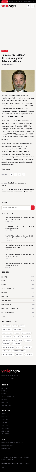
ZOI (30, 463)
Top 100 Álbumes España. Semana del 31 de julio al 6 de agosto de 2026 (19, 237)
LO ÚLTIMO (4, 388)
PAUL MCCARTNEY (8, 354)
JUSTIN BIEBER (7, 336)
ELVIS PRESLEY (26, 333)
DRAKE (22, 326)
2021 (5, 428)
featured (4, 399)
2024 (4, 419)
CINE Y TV (4, 51)
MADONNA (19, 354)
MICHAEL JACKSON (8, 347)
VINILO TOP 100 (6, 405)
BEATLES (15, 326)
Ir (32, 208)
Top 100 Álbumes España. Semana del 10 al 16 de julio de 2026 (19, 264)
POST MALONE (26, 336)
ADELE (20, 340)
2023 (4, 422)
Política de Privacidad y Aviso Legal (12, 442)
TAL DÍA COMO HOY (7, 396)
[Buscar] (28, 6)
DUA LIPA (16, 336)
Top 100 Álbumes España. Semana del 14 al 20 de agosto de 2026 (19, 218)
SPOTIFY (18, 347)
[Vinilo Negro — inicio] (8, 6)
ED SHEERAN (6, 326)
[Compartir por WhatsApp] (19, 174)
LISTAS (3, 394)
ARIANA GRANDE (7, 333)
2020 (5, 431)
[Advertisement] (18, 28)
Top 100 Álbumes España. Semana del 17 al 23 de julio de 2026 (19, 255)
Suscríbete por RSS (7, 379)
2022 (4, 425)
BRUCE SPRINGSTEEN (19, 351)
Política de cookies (7, 445)
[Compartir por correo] (23, 174)
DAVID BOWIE (16, 343)
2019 (5, 434)
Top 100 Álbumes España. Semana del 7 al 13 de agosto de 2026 (19, 228)
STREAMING (28, 340)
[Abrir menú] (33, 6)
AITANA (17, 333)
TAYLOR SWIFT (7, 329)
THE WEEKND (18, 329)
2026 (4, 414)
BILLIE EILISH (28, 354)
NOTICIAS (4, 391)
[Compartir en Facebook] (15, 174)
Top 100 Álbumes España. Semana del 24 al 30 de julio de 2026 (19, 246)
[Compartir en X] (11, 174)
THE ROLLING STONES (9, 340)
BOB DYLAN (27, 347)
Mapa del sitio (5, 448)
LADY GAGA (6, 343)
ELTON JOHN (6, 351)
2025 (4, 417)
